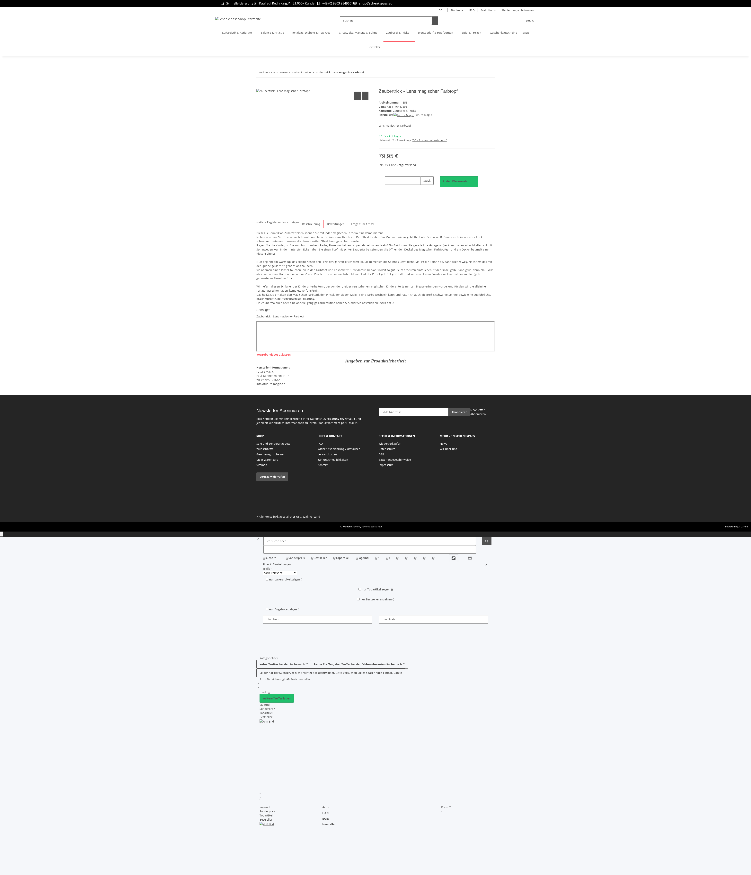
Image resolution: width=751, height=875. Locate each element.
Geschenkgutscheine (270, 454)
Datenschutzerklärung (324, 419)
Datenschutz (387, 449)
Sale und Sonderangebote (273, 443)
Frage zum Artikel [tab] (362, 224)
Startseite (457, 10)
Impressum (386, 465)
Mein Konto (488, 10)
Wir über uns (448, 449)
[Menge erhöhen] (423, 189)
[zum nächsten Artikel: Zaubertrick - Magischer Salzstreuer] (374, 73)
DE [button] (440, 10)
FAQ (472, 10)
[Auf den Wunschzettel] (365, 96)
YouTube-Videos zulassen (273, 354)
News (443, 443)
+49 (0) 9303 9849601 (337, 3)
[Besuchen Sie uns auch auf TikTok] (259, 504)
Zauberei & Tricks (404, 111)
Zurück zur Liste (265, 72)
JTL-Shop (743, 526)
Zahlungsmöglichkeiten (333, 459)
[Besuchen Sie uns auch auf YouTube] (259, 491)
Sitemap (261, 465)
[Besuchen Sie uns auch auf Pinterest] (259, 495)
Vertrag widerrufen (272, 477)
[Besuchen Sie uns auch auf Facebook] (259, 486)
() (285, 579)
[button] (513, 20)
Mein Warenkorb (267, 459)
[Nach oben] (1, 534)
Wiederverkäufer (390, 443)
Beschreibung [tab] (311, 224)
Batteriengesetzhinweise (395, 459)
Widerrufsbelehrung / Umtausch (339, 449)
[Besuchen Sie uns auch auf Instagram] (259, 500)
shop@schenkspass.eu (375, 3)
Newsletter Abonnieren (478, 412)
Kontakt (323, 465)
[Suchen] (435, 20)
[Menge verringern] (382, 180)
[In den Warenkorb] (259, 86)
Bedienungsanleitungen (518, 10)
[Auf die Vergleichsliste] (357, 96)
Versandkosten (327, 454)
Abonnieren (459, 412)
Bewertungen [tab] (336, 224)
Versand (410, 165)
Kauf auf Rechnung (273, 3)
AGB (381, 454)
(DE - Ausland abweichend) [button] (429, 140)
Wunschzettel (265, 449)
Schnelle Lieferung (239, 3)
